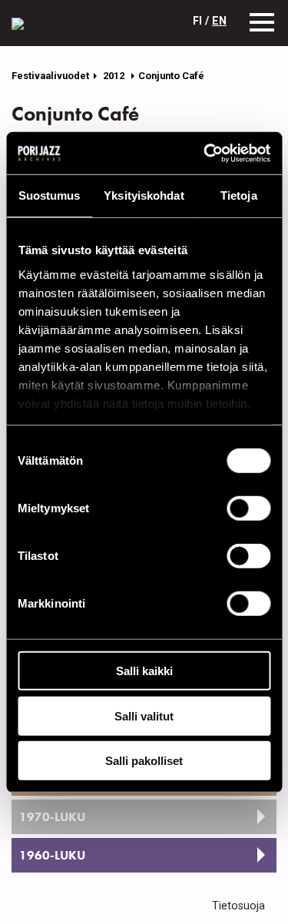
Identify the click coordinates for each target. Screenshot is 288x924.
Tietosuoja (238, 905)
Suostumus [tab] (49, 195)
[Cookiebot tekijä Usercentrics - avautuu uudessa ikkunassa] (205, 153)
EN (219, 21)
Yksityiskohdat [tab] (144, 195)
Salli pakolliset (144, 760)
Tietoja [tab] (238, 195)
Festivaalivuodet (50, 75)
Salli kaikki (144, 670)
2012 (115, 75)
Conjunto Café (171, 75)
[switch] (248, 508)
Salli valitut (144, 715)
